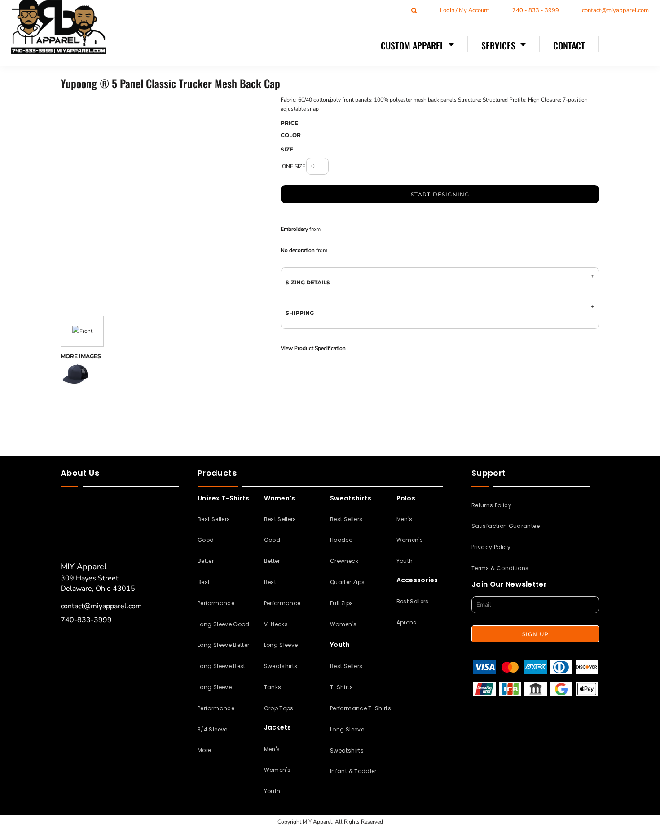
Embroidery (294, 229)
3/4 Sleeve (213, 729)
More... (207, 750)
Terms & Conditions (499, 568)
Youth (272, 791)
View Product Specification (313, 348)
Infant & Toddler (353, 771)
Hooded (341, 540)
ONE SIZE (293, 166)
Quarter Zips (347, 582)
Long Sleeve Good (224, 624)
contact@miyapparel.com (615, 10)
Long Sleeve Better (223, 645)
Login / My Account (464, 10)
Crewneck (344, 561)
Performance (216, 603)
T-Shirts (341, 687)
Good (206, 540)
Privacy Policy (490, 547)
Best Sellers (214, 519)
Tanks (273, 687)
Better (206, 561)
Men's (272, 749)
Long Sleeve (281, 645)
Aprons (406, 622)
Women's (277, 770)
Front (85, 331)
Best (204, 582)
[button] (417, 45)
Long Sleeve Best (222, 666)
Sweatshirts (281, 666)
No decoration (298, 250)
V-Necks (276, 624)
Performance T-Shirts (360, 708)
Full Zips (341, 603)
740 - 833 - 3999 (535, 10)
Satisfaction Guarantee (505, 526)
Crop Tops (279, 708)
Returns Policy (491, 505)
